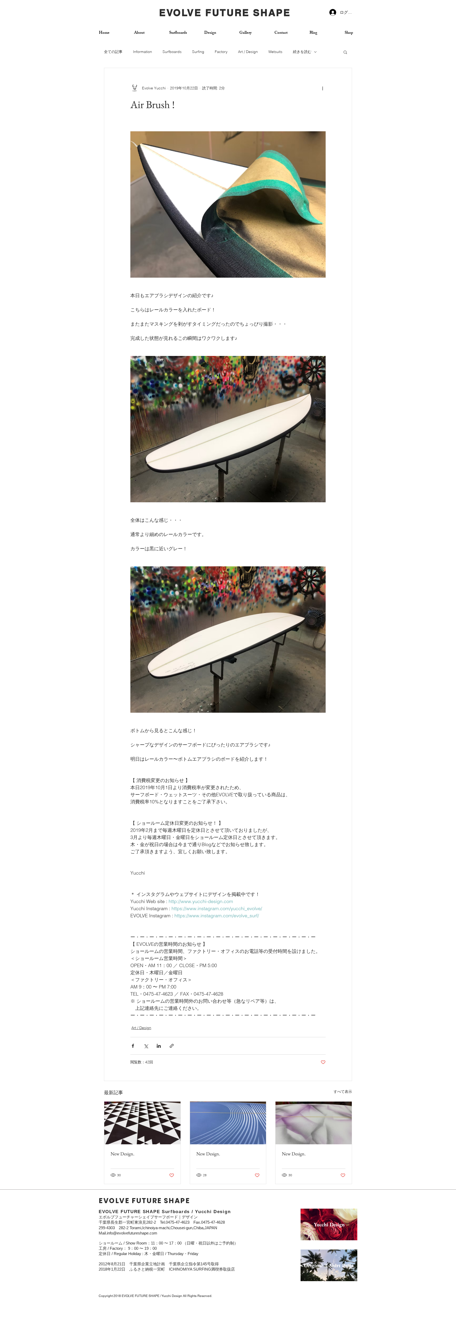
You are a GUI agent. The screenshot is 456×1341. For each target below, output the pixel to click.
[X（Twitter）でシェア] (145, 1045)
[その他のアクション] (322, 88)
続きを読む (302, 51)
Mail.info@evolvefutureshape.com (128, 1233)
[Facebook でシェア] (132, 1045)
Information (142, 51)
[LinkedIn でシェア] (158, 1045)
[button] (345, 52)
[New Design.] (142, 1123)
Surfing (198, 51)
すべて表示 (343, 1091)
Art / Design (248, 51)
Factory (221, 51)
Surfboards (172, 51)
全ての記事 (113, 51)
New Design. (122, 1154)
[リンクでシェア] (171, 1045)
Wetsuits (275, 51)
